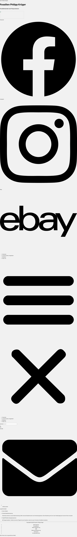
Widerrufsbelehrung (36, 527)
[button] (38, 338)
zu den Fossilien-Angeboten (8, 255)
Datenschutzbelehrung (36, 530)
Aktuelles (4, 257)
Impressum (36, 531)
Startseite (4, 254)
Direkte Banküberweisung (7, 513)
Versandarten (36, 526)
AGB (36, 528)
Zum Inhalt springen (4, 0)
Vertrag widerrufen (36, 533)
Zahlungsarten (36, 524)
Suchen (1, 423)
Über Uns (4, 258)
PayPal (3, 517)
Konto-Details (5, 511)
